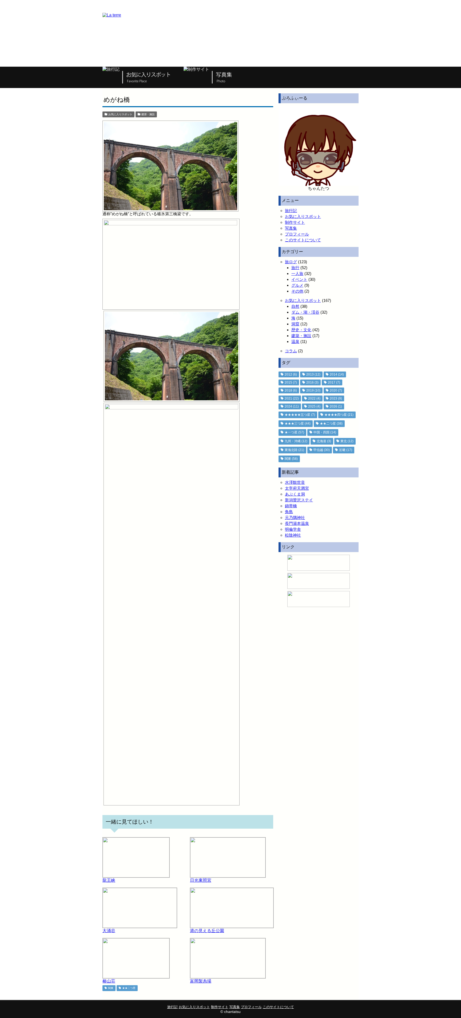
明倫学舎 (293, 529)
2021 (292, 398)
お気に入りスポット (120, 114)
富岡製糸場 (200, 981)
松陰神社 (293, 535)
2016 (312, 382)
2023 (336, 398)
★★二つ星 (129, 988)
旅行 (295, 267)
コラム (291, 351)
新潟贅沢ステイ (299, 500)
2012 (291, 374)
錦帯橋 (291, 506)
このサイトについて (303, 240)
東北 (346, 441)
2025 (314, 406)
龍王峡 (108, 880)
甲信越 (321, 450)
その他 (297, 291)
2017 (334, 382)
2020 (336, 390)
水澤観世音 (295, 482)
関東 (110, 988)
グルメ (297, 285)
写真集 (291, 228)
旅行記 (291, 210)
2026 (336, 406)
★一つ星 (294, 432)
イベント (299, 279)
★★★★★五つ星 (300, 415)
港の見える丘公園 (207, 930)
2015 (291, 382)
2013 (313, 374)
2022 (314, 398)
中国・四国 (324, 432)
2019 (313, 390)
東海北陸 (294, 450)
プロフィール (297, 234)
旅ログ (291, 262)
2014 (337, 374)
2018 (291, 390)
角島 (289, 511)
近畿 (345, 450)
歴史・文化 (301, 330)
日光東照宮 (200, 880)
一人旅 (297, 273)
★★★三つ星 (298, 423)
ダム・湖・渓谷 (305, 312)
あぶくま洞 (295, 494)
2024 (292, 406)
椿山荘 (108, 981)
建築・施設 (148, 114)
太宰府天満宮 (297, 488)
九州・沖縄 (296, 441)
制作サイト (295, 222)
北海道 (324, 441)
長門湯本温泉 (297, 523)
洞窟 (295, 324)
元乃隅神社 (295, 517)
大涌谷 (108, 930)
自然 (295, 306)
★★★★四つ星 (338, 415)
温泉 (295, 341)
